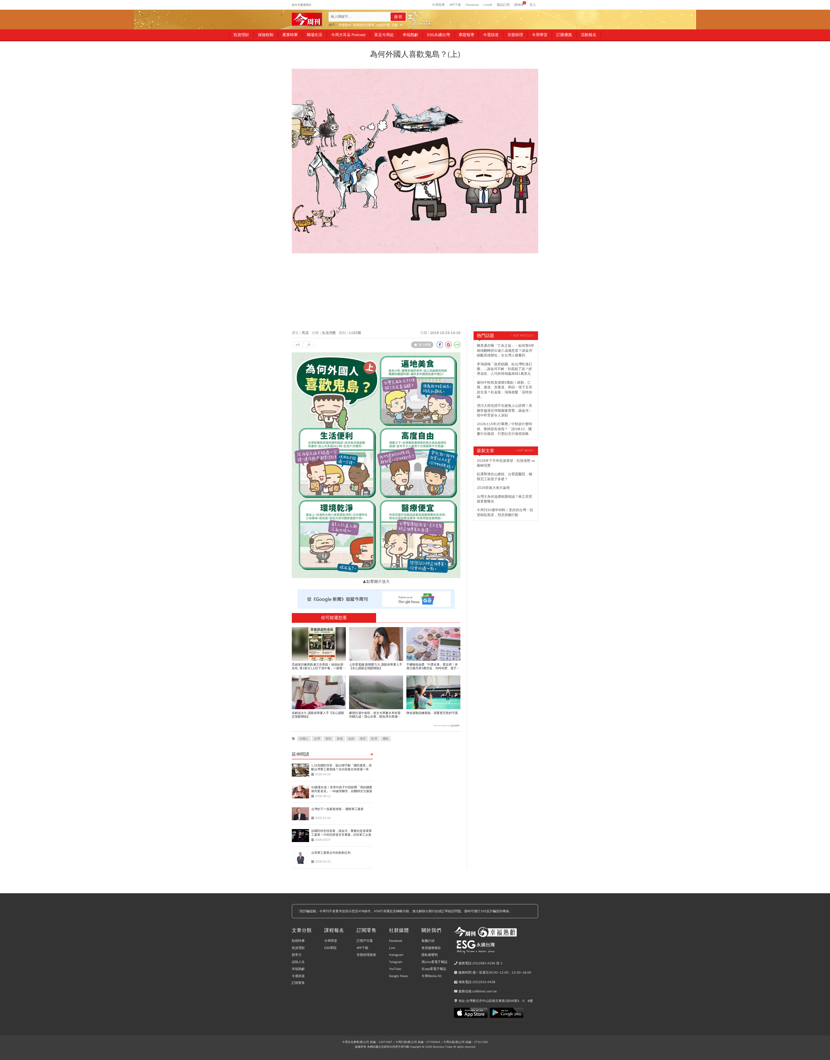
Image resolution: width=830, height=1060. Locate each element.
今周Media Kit (431, 976)
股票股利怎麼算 (363, 25)
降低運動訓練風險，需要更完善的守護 (432, 713)
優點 (386, 739)
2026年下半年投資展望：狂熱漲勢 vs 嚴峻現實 (506, 463)
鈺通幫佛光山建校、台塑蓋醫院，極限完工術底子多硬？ (504, 476)
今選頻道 (298, 976)
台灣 (317, 739)
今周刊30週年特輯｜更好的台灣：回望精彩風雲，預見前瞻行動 (505, 512)
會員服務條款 (431, 948)
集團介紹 (427, 941)
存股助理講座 (366, 955)
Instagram (396, 955)
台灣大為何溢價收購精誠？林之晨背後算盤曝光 (504, 499)
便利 (328, 739)
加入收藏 (424, 344)
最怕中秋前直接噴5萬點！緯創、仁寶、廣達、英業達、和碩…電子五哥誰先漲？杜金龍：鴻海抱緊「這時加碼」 (504, 389)
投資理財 (298, 948)
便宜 (363, 739)
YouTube (395, 969)
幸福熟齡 (298, 969)
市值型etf (344, 25)
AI (401, 25)
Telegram (395, 962)
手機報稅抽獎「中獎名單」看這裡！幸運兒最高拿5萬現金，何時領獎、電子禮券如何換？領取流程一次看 (433, 666)
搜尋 (398, 16)
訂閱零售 (298, 983)
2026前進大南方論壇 (493, 488)
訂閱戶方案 (365, 941)
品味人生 (298, 962)
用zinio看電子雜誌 (434, 962)
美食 (340, 739)
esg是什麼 (383, 25)
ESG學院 (330, 948)
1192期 (355, 333)
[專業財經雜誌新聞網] (307, 19)
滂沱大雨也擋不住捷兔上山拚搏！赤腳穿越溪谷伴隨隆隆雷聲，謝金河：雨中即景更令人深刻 (504, 411)
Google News (398, 976)
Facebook (395, 941)
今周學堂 (330, 941)
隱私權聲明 (429, 955)
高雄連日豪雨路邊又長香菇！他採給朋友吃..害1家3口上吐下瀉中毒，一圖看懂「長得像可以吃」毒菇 (318, 666)
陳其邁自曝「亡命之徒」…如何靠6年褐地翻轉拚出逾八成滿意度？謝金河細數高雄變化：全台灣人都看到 (505, 350)
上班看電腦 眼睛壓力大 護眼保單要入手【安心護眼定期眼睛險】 (375, 666)
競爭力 (297, 955)
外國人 (303, 739)
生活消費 (329, 333)
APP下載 (362, 948)
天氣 (395, 25)
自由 (351, 739)
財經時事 (298, 941)
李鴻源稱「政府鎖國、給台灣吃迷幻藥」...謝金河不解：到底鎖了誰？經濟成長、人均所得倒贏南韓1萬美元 (504, 369)
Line (392, 948)
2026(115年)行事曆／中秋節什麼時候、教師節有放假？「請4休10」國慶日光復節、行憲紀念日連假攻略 (504, 429)
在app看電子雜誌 (433, 969)
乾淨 (374, 739)
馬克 (305, 333)
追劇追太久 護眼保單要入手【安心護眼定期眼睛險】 (318, 714)
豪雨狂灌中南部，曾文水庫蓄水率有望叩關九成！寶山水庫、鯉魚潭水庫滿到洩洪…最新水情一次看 (375, 714)
